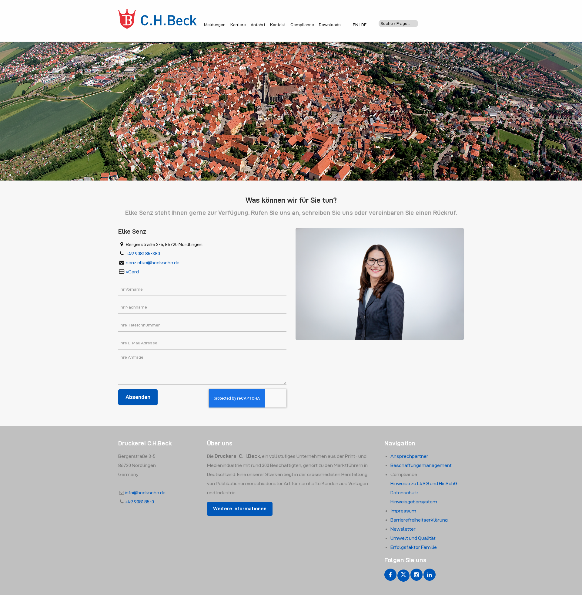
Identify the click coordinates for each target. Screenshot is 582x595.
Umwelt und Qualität (413, 538)
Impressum (403, 510)
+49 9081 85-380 (143, 253)
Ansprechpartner (409, 456)
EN (355, 24)
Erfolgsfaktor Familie (413, 547)
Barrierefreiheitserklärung (419, 519)
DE (363, 24)
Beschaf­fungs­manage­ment (421, 465)
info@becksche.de (145, 492)
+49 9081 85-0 (139, 501)
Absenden (137, 397)
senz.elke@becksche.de (152, 262)
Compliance (302, 24)
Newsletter (403, 529)
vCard (132, 271)
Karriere (238, 24)
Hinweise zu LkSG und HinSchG (423, 483)
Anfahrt (258, 24)
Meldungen (215, 24)
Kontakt (278, 24)
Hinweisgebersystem (413, 501)
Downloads (330, 24)
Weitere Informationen (239, 508)
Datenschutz (404, 492)
